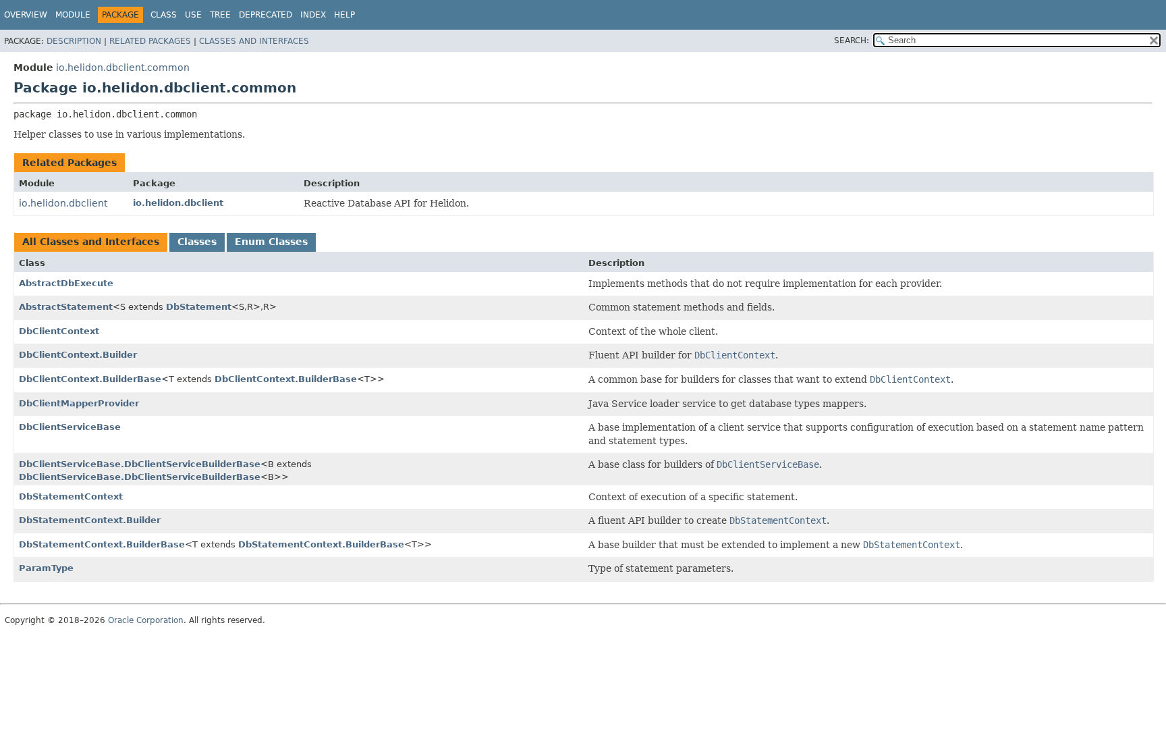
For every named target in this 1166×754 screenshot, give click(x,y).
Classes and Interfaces (254, 41)
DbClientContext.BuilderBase (90, 379)
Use (193, 15)
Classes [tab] (197, 241)
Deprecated (265, 15)
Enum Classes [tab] (271, 241)
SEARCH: (851, 40)
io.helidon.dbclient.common (123, 67)
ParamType (46, 568)
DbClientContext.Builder (78, 355)
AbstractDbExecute (66, 283)
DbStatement (198, 307)
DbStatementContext (71, 496)
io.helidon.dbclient (63, 203)
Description (74, 41)
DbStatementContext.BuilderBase (102, 544)
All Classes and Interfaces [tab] (90, 241)
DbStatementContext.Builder (90, 520)
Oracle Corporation (146, 620)
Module (72, 15)
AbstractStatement (66, 307)
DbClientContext (59, 331)
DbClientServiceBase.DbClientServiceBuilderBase (139, 464)
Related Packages (150, 41)
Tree (220, 15)
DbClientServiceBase (70, 427)
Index (313, 15)
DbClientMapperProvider (79, 403)
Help (344, 15)
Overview (25, 15)
